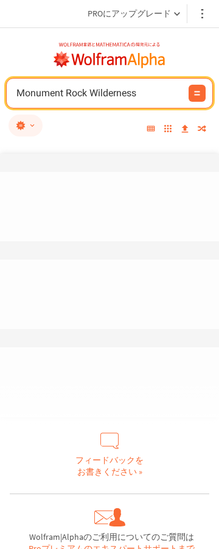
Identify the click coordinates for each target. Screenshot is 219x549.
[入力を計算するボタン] (197, 93)
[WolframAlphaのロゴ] (109, 59)
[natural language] (26, 125)
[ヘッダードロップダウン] (203, 13)
